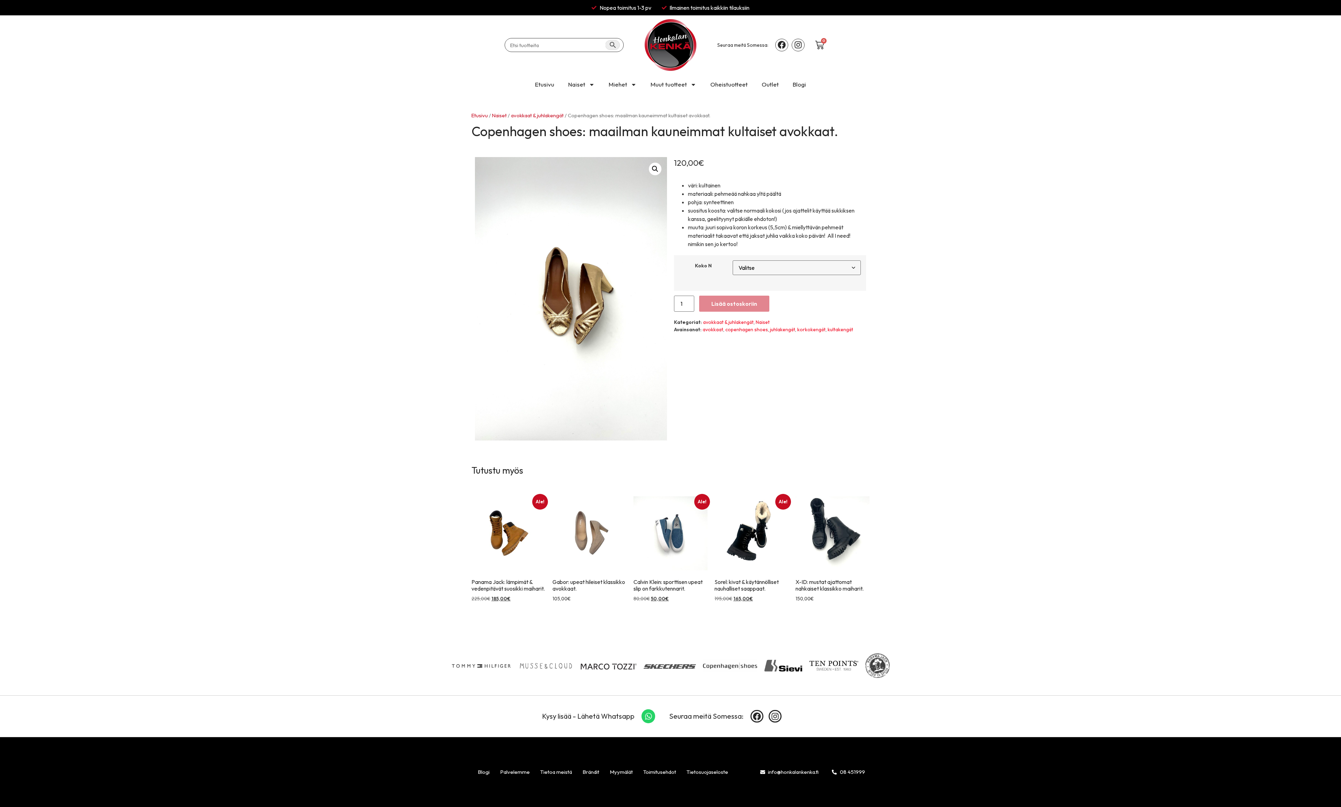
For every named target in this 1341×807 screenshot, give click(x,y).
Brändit (590, 772)
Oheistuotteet (729, 84)
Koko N (703, 265)
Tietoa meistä (556, 772)
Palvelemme (515, 772)
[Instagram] (798, 45)
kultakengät (840, 329)
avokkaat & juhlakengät (537, 115)
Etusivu (544, 84)
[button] (655, 169)
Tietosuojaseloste (707, 772)
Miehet (618, 84)
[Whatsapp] (648, 716)
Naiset (576, 84)
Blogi (799, 84)
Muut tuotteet (669, 84)
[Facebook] (781, 45)
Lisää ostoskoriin (734, 303)
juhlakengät (782, 329)
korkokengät (811, 329)
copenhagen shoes (746, 329)
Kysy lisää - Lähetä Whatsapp (588, 716)
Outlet (770, 84)
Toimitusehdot (659, 772)
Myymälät (621, 772)
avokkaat (713, 329)
